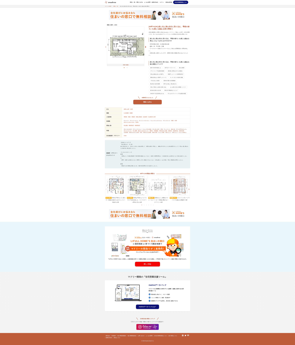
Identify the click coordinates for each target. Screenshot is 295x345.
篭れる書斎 (181, 67)
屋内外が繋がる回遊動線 (169, 80)
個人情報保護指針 (121, 335)
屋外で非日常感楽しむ (155, 67)
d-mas (125, 135)
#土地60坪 (145, 116)
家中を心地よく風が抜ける (170, 83)
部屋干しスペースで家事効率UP (175, 74)
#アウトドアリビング (137, 129)
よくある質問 (147, 2)
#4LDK (137, 122)
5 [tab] (151, 205)
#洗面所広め (175, 130)
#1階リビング (168, 132)
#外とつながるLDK (128, 129)
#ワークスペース (166, 120)
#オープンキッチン (128, 130)
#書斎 (172, 120)
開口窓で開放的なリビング (171, 90)
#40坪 (131, 109)
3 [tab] (146, 205)
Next (189, 189)
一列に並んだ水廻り (155, 80)
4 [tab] (148, 205)
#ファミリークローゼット (144, 120)
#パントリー (126, 120)
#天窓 (141, 132)
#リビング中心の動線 (147, 129)
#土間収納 (126, 132)
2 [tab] (144, 205)
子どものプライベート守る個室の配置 (177, 93)
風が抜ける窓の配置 (155, 83)
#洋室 (176, 120)
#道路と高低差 (139, 116)
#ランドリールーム (134, 120)
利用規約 (114, 335)
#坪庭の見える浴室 (163, 130)
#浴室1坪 (170, 130)
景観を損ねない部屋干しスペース (158, 77)
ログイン (162, 2)
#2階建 (131, 112)
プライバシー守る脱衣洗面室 (157, 71)
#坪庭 (161, 129)
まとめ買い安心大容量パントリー (178, 87)
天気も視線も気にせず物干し (157, 74)
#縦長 (129, 116)
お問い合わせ (141, 335)
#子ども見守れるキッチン (181, 129)
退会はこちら (117, 337)
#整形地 (125, 116)
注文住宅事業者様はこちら (181, 2)
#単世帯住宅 (131, 125)
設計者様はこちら (173, 335)
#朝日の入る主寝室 (147, 132)
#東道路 (133, 116)
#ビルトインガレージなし (129, 122)
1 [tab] (142, 205)
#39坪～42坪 (126, 109)
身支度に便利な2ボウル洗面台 (175, 71)
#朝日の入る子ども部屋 (134, 132)
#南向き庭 (173, 129)
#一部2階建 (126, 112)
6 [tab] (153, 205)
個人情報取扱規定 (132, 335)
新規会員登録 (169, 2)
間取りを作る (139, 2)
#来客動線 (156, 130)
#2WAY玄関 (181, 130)
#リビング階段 (161, 132)
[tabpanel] (115, 189)
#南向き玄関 (154, 132)
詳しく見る (147, 264)
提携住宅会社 (155, 2)
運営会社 (108, 335)
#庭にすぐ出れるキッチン (143, 130)
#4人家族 (126, 125)
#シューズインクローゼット (156, 120)
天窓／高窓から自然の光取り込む (158, 87)
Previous (106, 189)
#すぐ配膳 (135, 130)
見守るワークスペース (170, 67)
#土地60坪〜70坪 (152, 116)
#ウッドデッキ (167, 129)
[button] (146, 47)
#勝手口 (151, 130)
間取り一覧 (132, 2)
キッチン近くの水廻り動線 (176, 77)
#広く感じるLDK (155, 129)
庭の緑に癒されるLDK (155, 90)
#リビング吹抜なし (183, 132)
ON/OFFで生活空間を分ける (157, 93)
